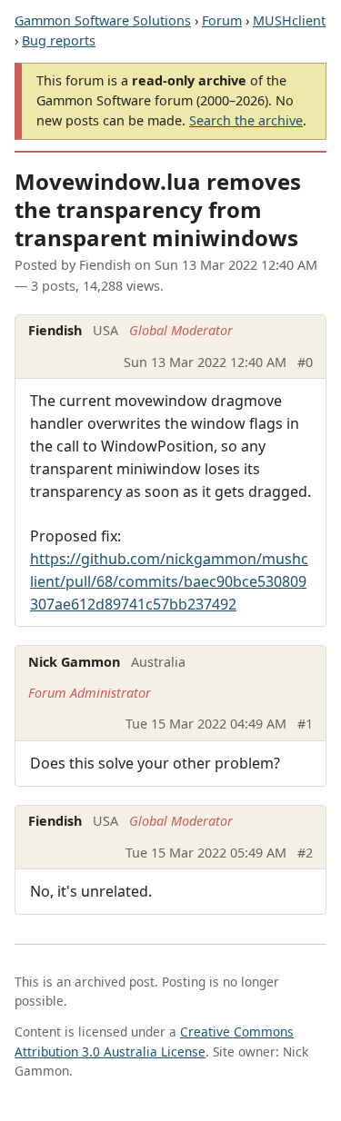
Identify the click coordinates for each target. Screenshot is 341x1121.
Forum (222, 20)
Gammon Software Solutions (103, 20)
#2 (305, 852)
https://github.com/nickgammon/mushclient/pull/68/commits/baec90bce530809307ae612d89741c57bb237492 (169, 581)
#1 (305, 723)
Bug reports (58, 40)
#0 (305, 362)
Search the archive (246, 120)
